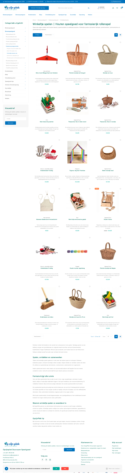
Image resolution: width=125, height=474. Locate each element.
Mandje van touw (108, 73)
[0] (121, 8)
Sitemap (83, 464)
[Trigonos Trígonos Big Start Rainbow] (77, 152)
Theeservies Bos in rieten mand (77, 121)
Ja (56, 468)
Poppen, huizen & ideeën (14, 48)
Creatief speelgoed (12, 68)
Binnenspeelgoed (20, 15)
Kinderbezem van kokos (46, 317)
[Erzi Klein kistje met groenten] (47, 103)
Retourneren (84, 455)
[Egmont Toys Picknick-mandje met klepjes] (108, 250)
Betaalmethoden (85, 450)
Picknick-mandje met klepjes (108, 268)
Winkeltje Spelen (12, 53)
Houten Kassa (108, 219)
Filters (38, 35)
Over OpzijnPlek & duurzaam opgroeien (91, 446)
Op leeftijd (73, 15)
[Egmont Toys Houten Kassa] (108, 201)
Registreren (115, 446)
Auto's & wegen (12, 51)
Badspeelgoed (10, 34)
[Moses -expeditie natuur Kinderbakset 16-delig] (47, 250)
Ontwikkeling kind (50, 15)
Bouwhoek (8, 91)
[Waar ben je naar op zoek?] (88, 8)
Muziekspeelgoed (11, 60)
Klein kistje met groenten (47, 121)
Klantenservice (117, 1)
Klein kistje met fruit (107, 317)
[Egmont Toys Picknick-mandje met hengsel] (77, 55)
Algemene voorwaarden (87, 460)
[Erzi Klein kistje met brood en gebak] (77, 201)
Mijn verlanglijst (116, 453)
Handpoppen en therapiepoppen (16, 58)
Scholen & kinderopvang (12, 85)
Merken (90, 15)
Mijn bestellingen (116, 448)
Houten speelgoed (12, 41)
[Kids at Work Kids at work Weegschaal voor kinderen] (47, 55)
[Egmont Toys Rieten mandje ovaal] (108, 152)
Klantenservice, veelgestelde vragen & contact (93, 448)
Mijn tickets (115, 450)
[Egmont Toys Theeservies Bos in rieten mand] (77, 103)
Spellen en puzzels (12, 65)
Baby (40, 15)
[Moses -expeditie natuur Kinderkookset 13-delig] (47, 152)
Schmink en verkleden (13, 55)
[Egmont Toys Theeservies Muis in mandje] (108, 103)
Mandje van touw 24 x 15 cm (77, 317)
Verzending (84, 453)
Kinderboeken (32, 15)
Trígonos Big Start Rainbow (77, 170)
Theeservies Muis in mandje (108, 121)
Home (34, 20)
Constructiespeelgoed (12, 39)
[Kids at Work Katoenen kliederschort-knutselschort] (47, 201)
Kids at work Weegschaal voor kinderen (47, 73)
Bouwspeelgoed (11, 36)
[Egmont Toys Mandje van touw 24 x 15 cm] (77, 299)
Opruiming (82, 15)
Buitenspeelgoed (7, 15)
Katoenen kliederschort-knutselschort (46, 219)
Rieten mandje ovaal (108, 170)
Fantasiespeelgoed (12, 46)
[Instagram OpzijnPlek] (46, 459)
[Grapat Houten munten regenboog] (77, 250)
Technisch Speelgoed (12, 63)
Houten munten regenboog (77, 268)
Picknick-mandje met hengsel (77, 73)
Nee (65, 468)
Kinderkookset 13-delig (46, 170)
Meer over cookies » (114, 468)
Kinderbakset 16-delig (47, 268)
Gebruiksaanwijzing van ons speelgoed (91, 457)
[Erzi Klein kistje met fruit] (108, 299)
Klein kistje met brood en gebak (77, 219)
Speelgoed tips (63, 15)
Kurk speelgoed (11, 44)
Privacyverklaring (85, 462)
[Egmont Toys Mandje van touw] (108, 55)
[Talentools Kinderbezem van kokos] (47, 299)
